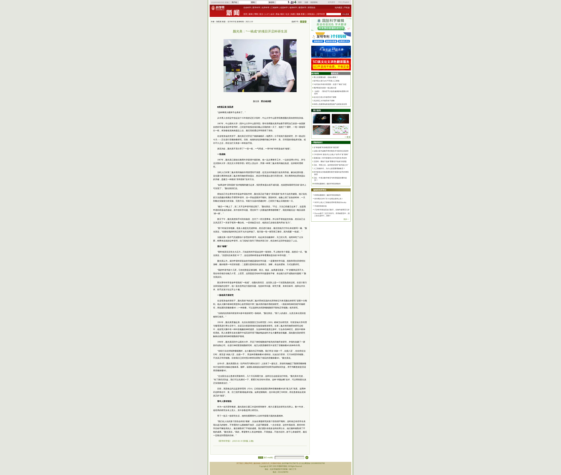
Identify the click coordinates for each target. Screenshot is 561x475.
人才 (267, 14)
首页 (245, 14)
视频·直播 (300, 14)
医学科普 (321, 14)
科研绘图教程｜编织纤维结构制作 (327, 184)
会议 (272, 14)
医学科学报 (232, 22)
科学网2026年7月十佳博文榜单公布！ (328, 199)
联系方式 (265, 463)
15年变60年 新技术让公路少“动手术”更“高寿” (331, 154)
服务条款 (257, 463)
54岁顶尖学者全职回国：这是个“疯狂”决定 (330, 84)
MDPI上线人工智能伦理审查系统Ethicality (330, 202)
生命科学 (247, 7)
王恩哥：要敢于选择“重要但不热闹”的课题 (330, 161)
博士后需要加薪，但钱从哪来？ (326, 77)
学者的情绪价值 (320, 206)
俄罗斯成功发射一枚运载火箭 (325, 88)
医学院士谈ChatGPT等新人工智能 (326, 81)
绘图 (293, 14)
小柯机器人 (311, 14)
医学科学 (256, 7)
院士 (261, 14)
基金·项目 (280, 14)
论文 (287, 14)
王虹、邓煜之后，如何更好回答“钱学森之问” (331, 165)
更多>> (346, 219)
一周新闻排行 (317, 142)
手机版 (347, 7)
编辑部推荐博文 (320, 190)
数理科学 (302, 7)
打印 (260, 457)
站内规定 (338, 7)
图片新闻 (317, 110)
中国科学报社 (276, 463)
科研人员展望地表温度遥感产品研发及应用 (330, 104)
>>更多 (347, 137)
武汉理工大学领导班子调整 (324, 101)
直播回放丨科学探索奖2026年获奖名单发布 (330, 158)
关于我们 (239, 463)
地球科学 (293, 7)
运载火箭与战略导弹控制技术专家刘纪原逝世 (331, 151)
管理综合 (311, 7)
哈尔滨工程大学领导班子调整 (325, 97)
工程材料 (275, 7)
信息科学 (284, 7)
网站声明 (248, 463)
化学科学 (265, 7)
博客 (256, 14)
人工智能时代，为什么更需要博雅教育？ (329, 168)
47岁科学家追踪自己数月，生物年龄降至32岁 (331, 210)
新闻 (251, 14)
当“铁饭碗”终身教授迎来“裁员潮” (326, 147)
